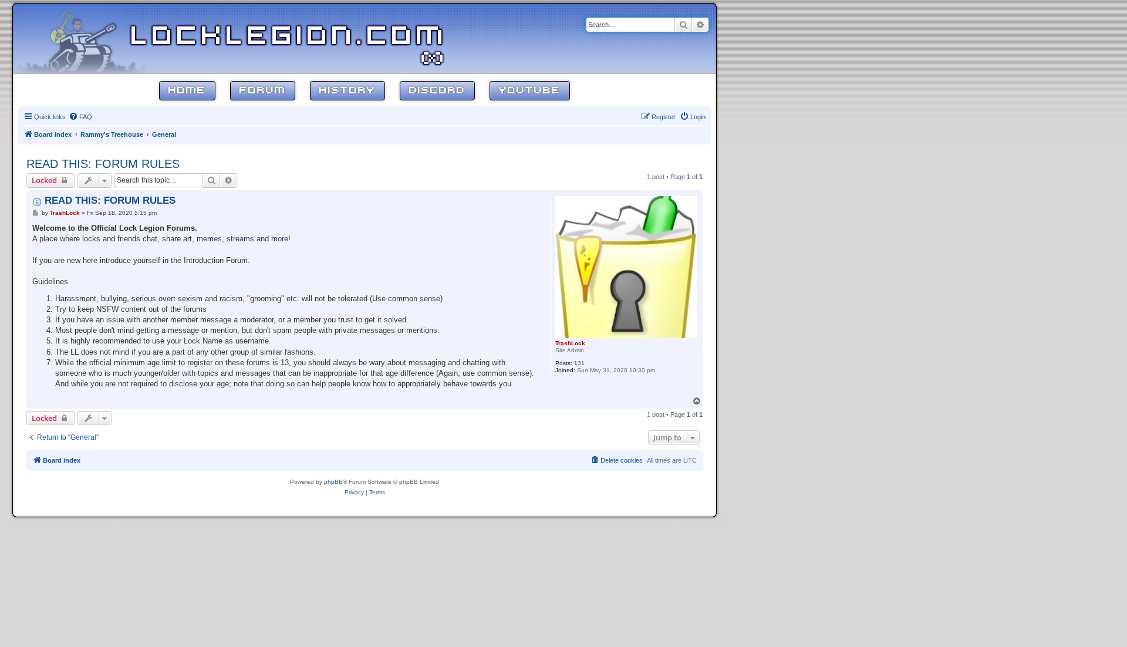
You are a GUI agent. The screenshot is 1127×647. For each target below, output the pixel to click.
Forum (262, 90)
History (347, 90)
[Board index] (89, 37)
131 (579, 363)
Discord (437, 90)
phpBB (333, 481)
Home (187, 90)
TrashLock (570, 343)
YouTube (530, 90)
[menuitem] (80, 117)
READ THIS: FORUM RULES (103, 163)
